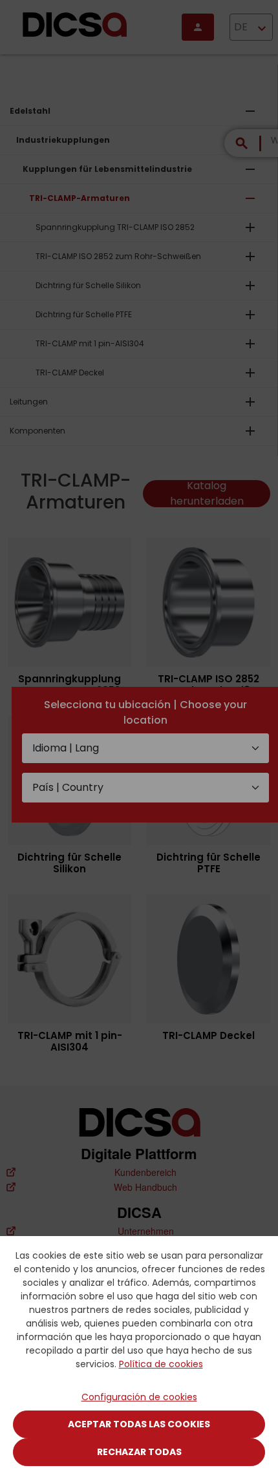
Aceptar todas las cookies (139, 1424)
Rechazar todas (139, 1451)
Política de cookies (161, 1364)
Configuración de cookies (139, 1396)
